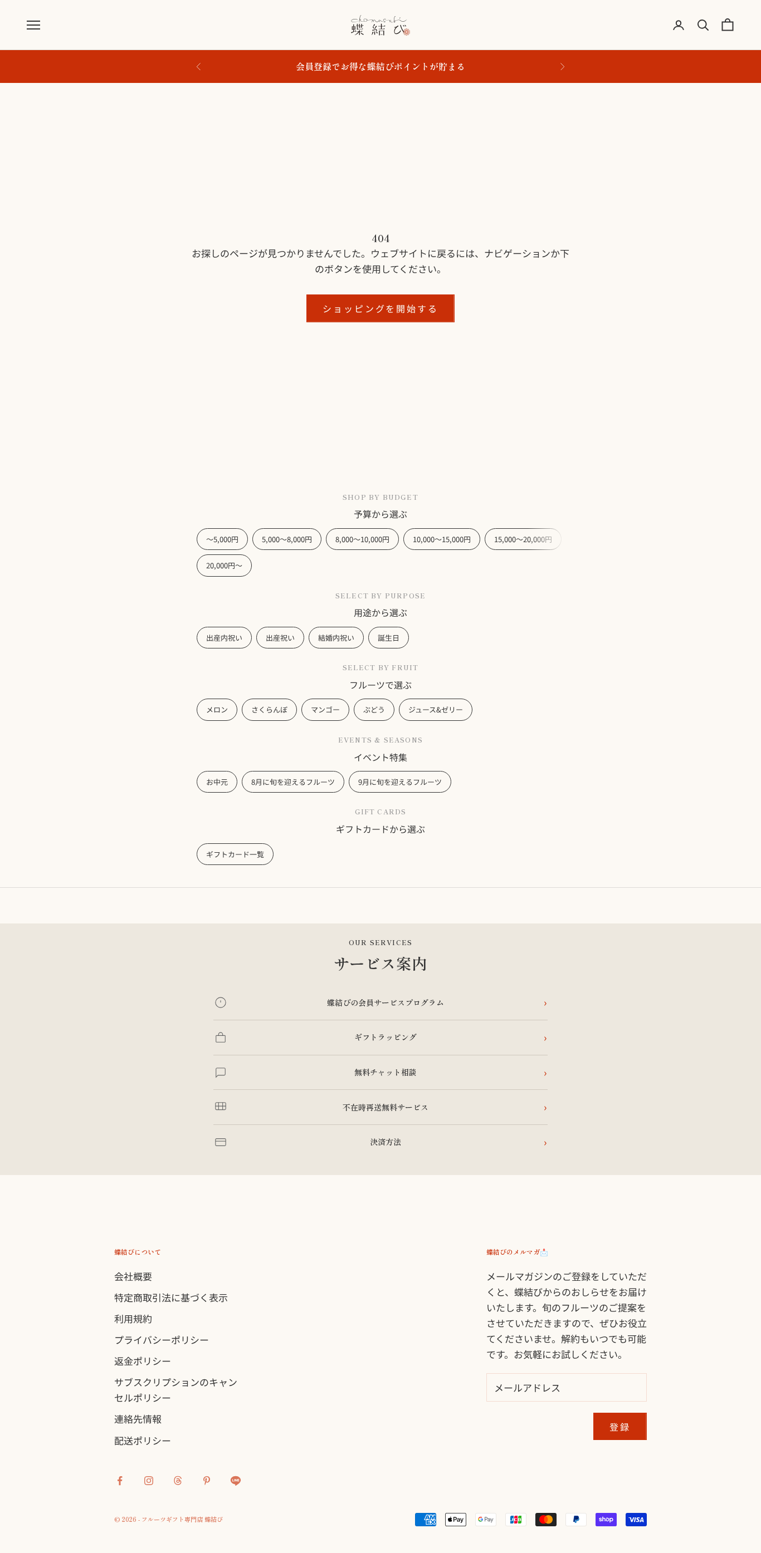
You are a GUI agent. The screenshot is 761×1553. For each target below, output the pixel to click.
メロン (217, 709)
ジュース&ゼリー (435, 709)
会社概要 (133, 1276)
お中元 (217, 782)
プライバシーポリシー (161, 1339)
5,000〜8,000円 (287, 539)
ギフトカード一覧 (235, 854)
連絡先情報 (138, 1419)
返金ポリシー (142, 1361)
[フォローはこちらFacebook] (119, 1480)
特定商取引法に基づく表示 (171, 1297)
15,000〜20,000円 (523, 539)
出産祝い (280, 637)
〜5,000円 (222, 539)
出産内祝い (224, 637)
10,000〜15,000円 (442, 539)
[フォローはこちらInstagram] (148, 1480)
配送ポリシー (142, 1440)
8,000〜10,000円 (362, 539)
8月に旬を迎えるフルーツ (293, 782)
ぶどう (374, 709)
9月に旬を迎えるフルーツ (400, 782)
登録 (620, 1426)
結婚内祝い (336, 637)
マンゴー (325, 709)
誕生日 (388, 637)
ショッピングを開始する (380, 308)
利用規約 (133, 1318)
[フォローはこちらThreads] (177, 1480)
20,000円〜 (224, 565)
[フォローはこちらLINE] (235, 1480)
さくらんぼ (269, 709)
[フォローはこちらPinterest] (206, 1480)
